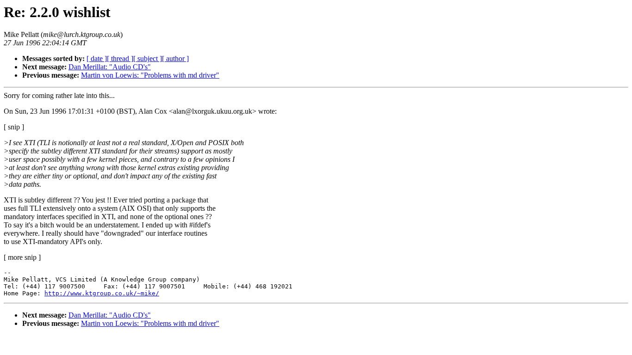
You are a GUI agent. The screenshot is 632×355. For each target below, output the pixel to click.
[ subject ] (147, 58)
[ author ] (175, 58)
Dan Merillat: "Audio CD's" (109, 67)
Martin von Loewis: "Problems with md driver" (150, 75)
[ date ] (97, 58)
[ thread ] (120, 58)
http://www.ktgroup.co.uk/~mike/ (101, 293)
